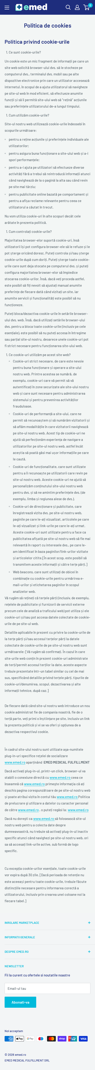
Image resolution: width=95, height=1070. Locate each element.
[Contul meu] (77, 7)
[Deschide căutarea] (68, 7)
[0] (86, 7)
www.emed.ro (15, 762)
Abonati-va (20, 1002)
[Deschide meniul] (7, 7)
